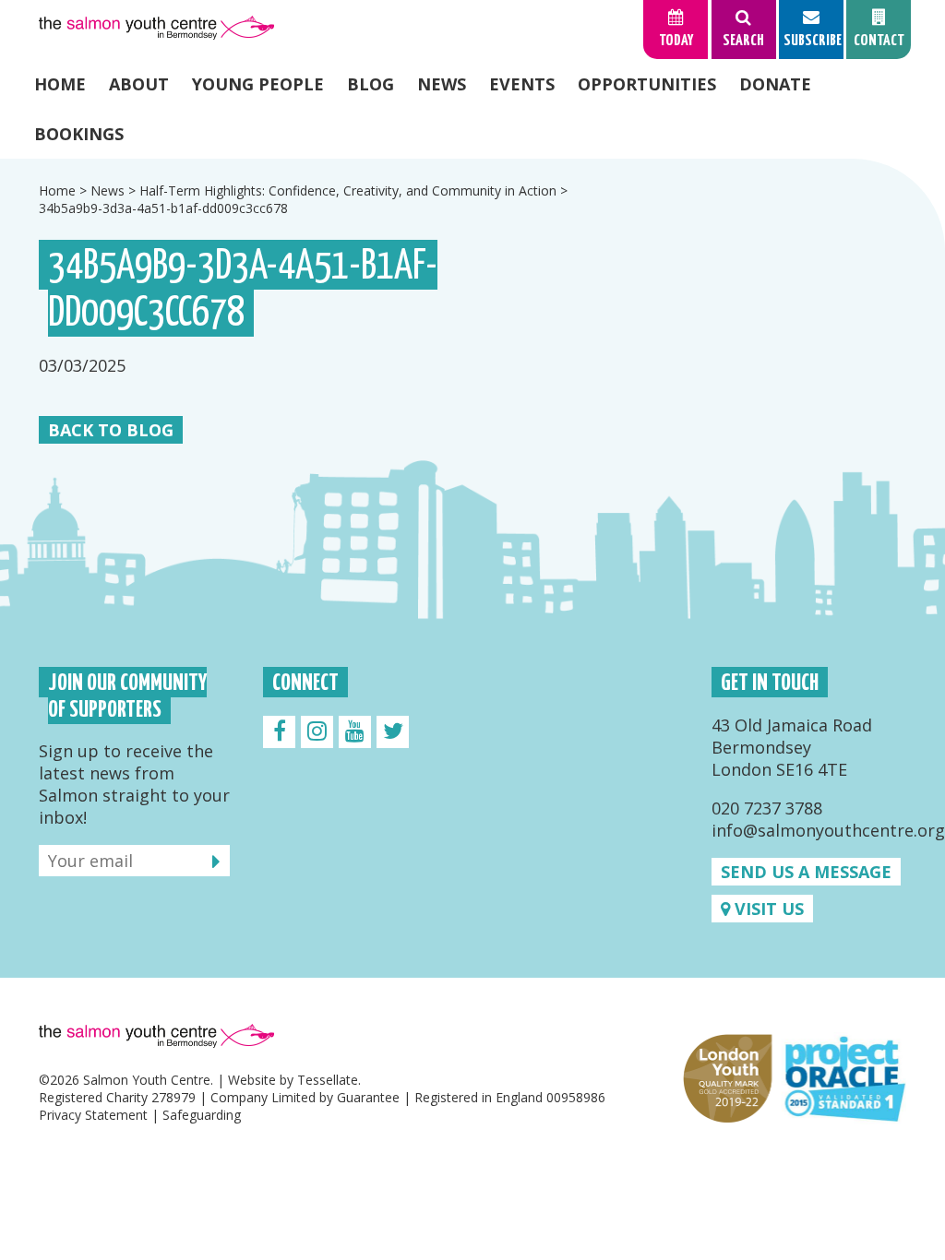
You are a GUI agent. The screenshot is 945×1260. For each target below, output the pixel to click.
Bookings (79, 134)
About (139, 84)
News (441, 84)
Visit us (767, 908)
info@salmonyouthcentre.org (828, 830)
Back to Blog (110, 430)
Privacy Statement (93, 1114)
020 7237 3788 (767, 808)
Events (522, 84)
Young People (258, 84)
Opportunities (647, 84)
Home (60, 84)
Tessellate (327, 1079)
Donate (775, 84)
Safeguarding (201, 1114)
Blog (370, 84)
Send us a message (806, 872)
